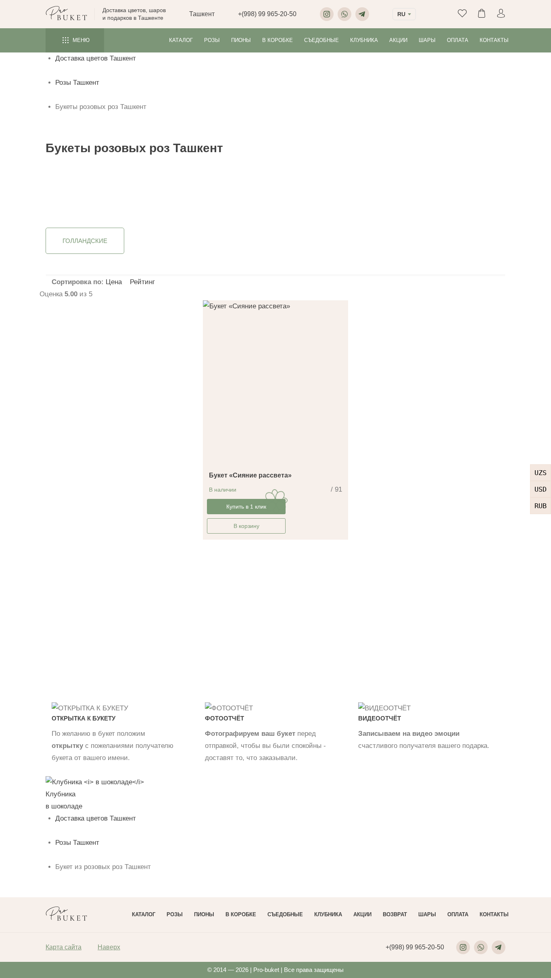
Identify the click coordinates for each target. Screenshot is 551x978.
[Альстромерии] (63, 189)
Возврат (395, 914)
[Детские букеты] (336, 196)
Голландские (85, 240)
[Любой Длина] (188, 183)
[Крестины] (396, 196)
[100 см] (188, 189)
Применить (59, 215)
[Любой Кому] (336, 183)
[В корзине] (463, 196)
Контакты (494, 40)
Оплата (457, 40)
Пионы (241, 40)
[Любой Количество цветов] (126, 183)
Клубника (364, 40)
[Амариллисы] (63, 196)
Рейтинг (142, 282)
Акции (398, 40)
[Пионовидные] (281, 196)
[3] (126, 189)
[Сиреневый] (235, 202)
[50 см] (188, 202)
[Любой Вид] (281, 183)
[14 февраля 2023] (396, 189)
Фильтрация (521, 222)
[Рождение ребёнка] (396, 202)
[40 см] (188, 196)
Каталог (181, 40)
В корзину (246, 526)
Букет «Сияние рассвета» (250, 475)
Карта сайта (63, 947)
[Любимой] (336, 189)
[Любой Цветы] (63, 183)
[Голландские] (281, 189)
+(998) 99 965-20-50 (267, 13)
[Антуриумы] (63, 202)
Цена (115, 282)
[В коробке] (463, 202)
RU (401, 14)
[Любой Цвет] (235, 183)
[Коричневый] (235, 196)
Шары (427, 40)
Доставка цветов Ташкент (95, 58)
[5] (126, 196)
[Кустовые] (281, 202)
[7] (126, 202)
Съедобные (321, 40)
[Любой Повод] (396, 183)
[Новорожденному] (336, 202)
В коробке (277, 40)
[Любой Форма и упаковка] (463, 183)
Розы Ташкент (77, 82)
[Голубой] (235, 189)
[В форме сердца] (463, 189)
